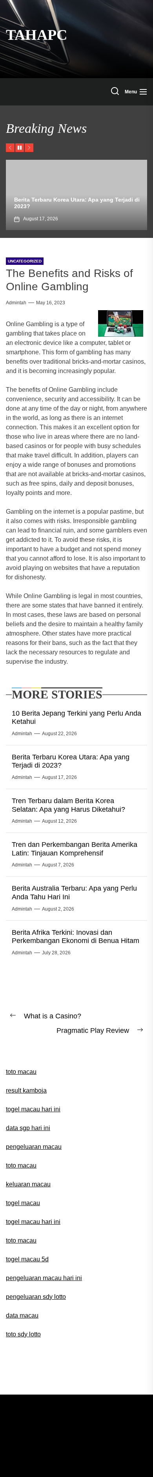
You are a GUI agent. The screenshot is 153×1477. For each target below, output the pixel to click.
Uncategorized (25, 261)
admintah (16, 302)
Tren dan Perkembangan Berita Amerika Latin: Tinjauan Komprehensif (74, 849)
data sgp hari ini (28, 1128)
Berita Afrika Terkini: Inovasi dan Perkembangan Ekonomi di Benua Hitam (75, 937)
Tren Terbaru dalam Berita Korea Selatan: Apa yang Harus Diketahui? (68, 805)
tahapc (36, 35)
